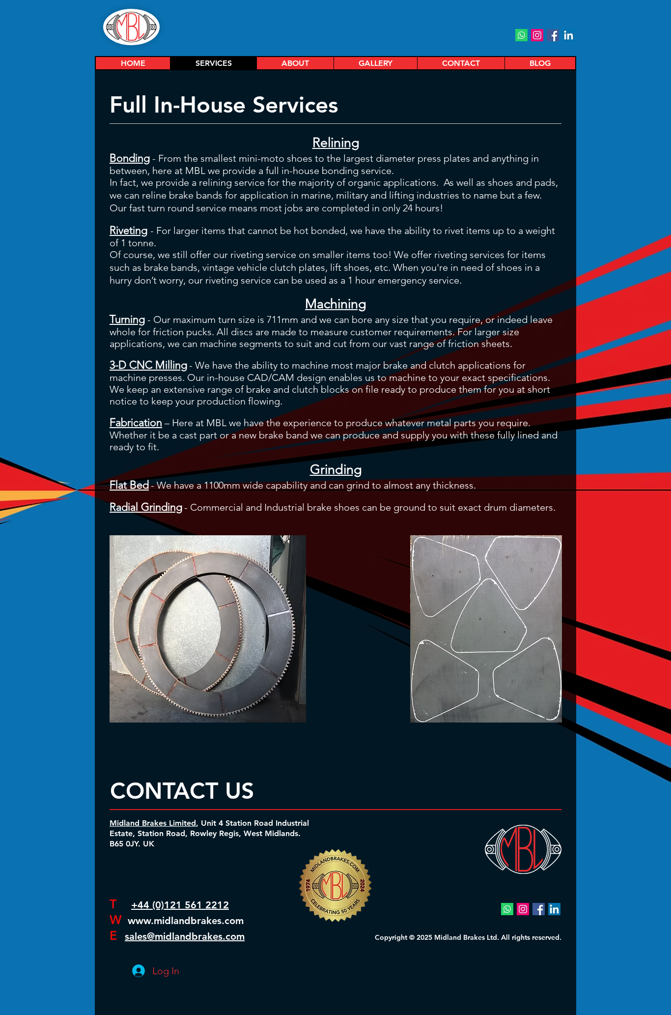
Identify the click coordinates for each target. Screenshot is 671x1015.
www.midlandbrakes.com (186, 921)
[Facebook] (553, 35)
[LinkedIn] (568, 35)
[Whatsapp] (521, 35)
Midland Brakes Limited (153, 823)
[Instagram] (537, 35)
